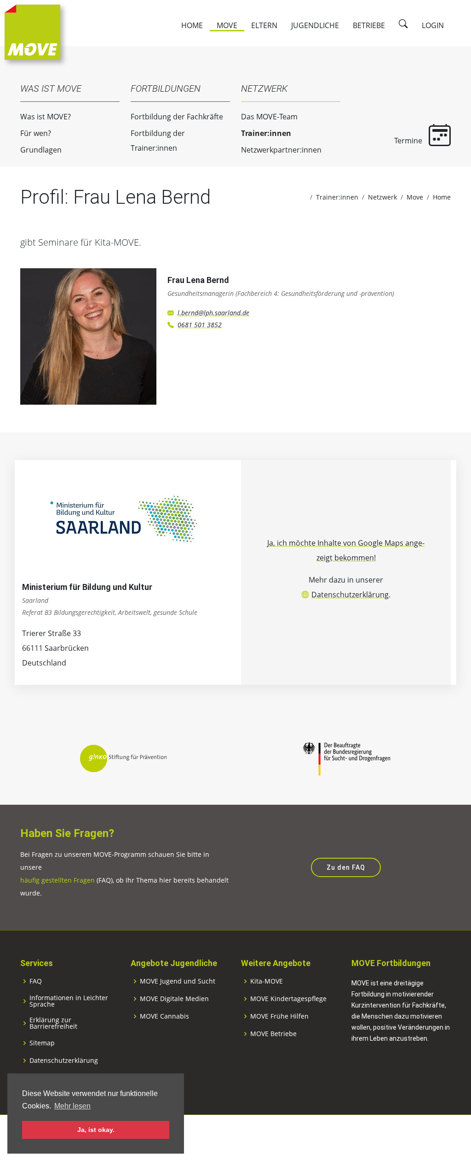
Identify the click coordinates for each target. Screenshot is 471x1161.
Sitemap (42, 1043)
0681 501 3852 (200, 324)
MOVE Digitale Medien (174, 999)
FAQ (35, 981)
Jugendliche (315, 25)
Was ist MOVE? (45, 117)
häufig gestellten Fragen (57, 880)
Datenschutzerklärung (350, 594)
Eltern (264, 25)
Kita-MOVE (266, 981)
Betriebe (369, 25)
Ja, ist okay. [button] (96, 1129)
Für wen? (35, 133)
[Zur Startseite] (32, 31)
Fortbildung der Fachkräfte (177, 117)
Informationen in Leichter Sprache (68, 1001)
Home (192, 25)
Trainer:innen (266, 133)
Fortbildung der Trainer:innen (158, 140)
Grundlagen (41, 150)
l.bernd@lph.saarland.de (213, 312)
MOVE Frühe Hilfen (279, 1016)
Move (227, 25)
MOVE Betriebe (273, 1034)
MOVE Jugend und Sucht (177, 981)
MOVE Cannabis (164, 1016)
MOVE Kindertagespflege (288, 999)
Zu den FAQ (346, 867)
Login (433, 25)
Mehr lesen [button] (72, 1106)
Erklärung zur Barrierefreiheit (53, 1023)
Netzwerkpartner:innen (281, 150)
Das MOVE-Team (269, 117)
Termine (409, 141)
